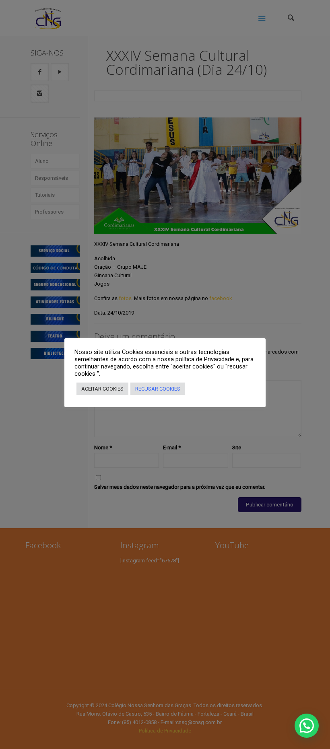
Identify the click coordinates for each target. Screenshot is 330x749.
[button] (307, 726)
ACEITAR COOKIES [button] (102, 389)
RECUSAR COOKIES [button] (157, 389)
